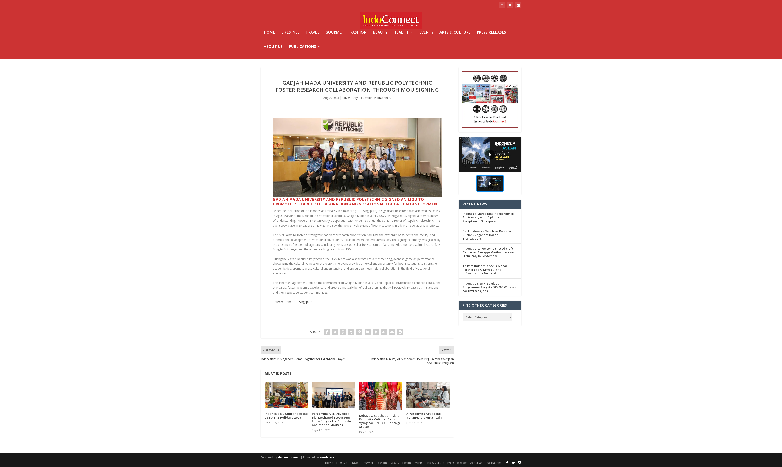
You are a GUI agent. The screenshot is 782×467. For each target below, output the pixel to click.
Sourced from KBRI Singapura (292, 302)
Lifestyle (290, 33)
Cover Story (350, 98)
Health (400, 33)
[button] (490, 154)
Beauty (380, 33)
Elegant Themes (289, 457)
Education (365, 98)
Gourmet (334, 33)
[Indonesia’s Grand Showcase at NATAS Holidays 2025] (286, 395)
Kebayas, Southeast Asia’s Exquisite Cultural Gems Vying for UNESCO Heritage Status (380, 421)
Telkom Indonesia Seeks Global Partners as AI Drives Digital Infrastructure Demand (485, 269)
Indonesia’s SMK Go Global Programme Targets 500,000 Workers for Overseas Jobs (489, 287)
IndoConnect (382, 98)
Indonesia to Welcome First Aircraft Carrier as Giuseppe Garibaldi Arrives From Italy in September (489, 252)
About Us (273, 47)
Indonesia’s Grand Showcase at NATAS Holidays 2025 (286, 415)
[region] (490, 166)
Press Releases (491, 33)
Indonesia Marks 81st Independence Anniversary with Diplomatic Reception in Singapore (488, 217)
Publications (302, 47)
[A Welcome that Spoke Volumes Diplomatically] (428, 395)
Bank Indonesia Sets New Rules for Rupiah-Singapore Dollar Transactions (487, 234)
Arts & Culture (455, 33)
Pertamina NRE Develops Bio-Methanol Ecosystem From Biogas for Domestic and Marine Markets (332, 419)
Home (269, 33)
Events (426, 33)
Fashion (358, 33)
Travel (312, 33)
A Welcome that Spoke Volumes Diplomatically (424, 415)
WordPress (327, 457)
